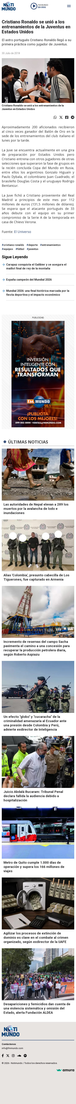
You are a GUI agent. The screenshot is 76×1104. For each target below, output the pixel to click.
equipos (8, 249)
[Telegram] (72, 117)
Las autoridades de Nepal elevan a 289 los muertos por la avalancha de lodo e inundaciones (36, 508)
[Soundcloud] (19, 1056)
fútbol (20, 249)
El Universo (22, 232)
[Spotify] (25, 1056)
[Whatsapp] (55, 117)
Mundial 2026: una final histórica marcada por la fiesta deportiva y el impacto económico (37, 292)
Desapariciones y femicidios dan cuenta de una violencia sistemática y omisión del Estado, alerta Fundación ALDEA (37, 1008)
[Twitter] (61, 117)
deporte (33, 245)
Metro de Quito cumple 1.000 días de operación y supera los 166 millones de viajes (34, 866)
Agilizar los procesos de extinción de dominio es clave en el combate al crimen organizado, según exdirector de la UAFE (36, 937)
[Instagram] (13, 1056)
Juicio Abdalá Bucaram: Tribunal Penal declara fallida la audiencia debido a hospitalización (33, 796)
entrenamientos (51, 245)
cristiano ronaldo (14, 245)
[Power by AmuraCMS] (65, 1070)
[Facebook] (66, 117)
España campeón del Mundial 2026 (29, 279)
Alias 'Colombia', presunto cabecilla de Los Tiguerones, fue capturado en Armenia (36, 577)
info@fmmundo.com (12, 1048)
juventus (33, 249)
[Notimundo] (9, 6)
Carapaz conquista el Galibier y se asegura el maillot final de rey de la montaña (36, 266)
